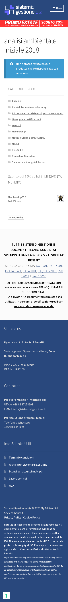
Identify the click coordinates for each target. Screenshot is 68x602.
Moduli (16, 143)
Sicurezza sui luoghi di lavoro (28, 162)
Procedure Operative (23, 156)
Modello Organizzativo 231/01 (29, 137)
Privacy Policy (16, 217)
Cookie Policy (31, 517)
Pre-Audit (17, 149)
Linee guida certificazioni (26, 119)
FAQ (11, 485)
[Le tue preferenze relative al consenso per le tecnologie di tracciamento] (6, 595)
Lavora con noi (18, 478)
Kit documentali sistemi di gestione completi (37, 113)
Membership (19, 131)
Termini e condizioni (21, 457)
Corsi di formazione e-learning (29, 107)
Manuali (16, 125)
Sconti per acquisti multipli (25, 471)
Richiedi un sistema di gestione (28, 464)
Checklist (17, 101)
